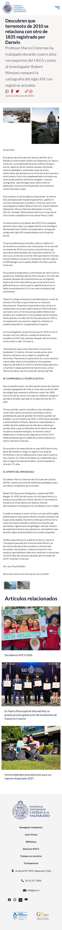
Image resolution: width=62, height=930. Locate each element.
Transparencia (31, 863)
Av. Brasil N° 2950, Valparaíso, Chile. (33, 870)
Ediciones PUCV (31, 849)
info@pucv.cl (33, 890)
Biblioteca (31, 841)
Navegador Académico (31, 827)
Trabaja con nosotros (31, 856)
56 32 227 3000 (33, 880)
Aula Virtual (31, 834)
